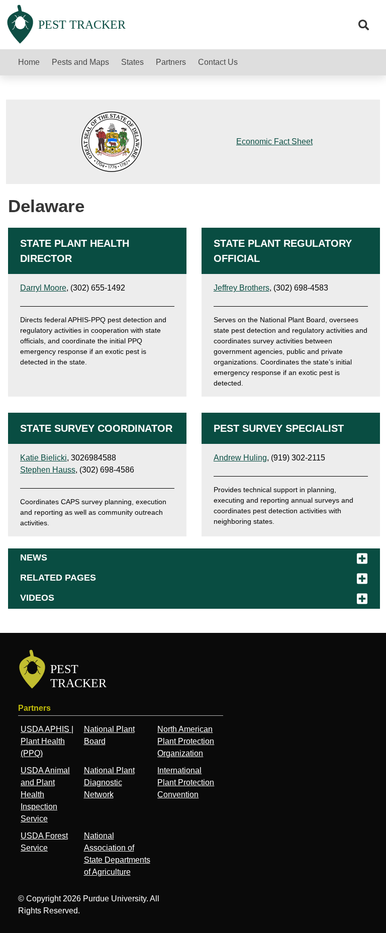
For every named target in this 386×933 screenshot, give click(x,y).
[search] (364, 25)
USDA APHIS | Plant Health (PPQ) (47, 741)
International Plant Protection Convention (185, 782)
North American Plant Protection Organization (185, 741)
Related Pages (58, 578)
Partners (171, 62)
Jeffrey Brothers (241, 288)
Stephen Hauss (47, 469)
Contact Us (218, 62)
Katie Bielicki (43, 457)
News (33, 557)
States (132, 62)
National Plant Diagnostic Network (109, 782)
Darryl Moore (43, 288)
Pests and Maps (80, 62)
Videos (37, 598)
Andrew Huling (240, 457)
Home (29, 62)
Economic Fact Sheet (274, 141)
